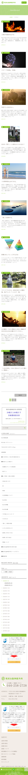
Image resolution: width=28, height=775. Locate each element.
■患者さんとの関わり (6, 461)
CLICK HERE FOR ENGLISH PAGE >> (17, 422)
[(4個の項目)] (2, 572)
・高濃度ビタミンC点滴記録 (8, 466)
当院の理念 (4, 743)
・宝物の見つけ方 (5, 481)
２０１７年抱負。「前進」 (8, 70)
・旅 (2, 485)
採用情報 (3, 759)
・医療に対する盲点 (6, 537)
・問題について (5, 542)
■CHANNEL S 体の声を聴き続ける (10, 456)
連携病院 (3, 756)
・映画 (3, 490)
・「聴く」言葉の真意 (6, 523)
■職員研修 (4, 556)
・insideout (6, 21)
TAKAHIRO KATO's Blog (8, 447)
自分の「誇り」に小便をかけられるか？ (13, 144)
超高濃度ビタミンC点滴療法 (9, 751)
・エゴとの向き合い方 (6, 528)
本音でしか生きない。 (7, 107)
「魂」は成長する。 (7, 217)
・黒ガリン (4, 471)
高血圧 (10, 571)
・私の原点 (4, 499)
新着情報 (3, 452)
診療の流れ (4, 746)
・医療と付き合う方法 (6, 532)
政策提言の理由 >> (21, 421)
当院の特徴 (4, 740)
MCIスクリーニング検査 (8, 754)
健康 (6, 571)
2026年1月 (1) (8, 585)
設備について (5, 748)
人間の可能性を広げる (7, 34)
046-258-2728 (13, 699)
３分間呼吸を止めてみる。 (9, 181)
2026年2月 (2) (8, 583)
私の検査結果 (4, 437)
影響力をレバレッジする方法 (9, 254)
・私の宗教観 (4, 504)
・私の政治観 (4, 509)
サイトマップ (5, 762)
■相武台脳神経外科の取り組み (9, 546)
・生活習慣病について (6, 495)
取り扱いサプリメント (6, 442)
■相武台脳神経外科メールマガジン (10, 551)
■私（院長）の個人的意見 (8, 476)
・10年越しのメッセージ (7, 514)
